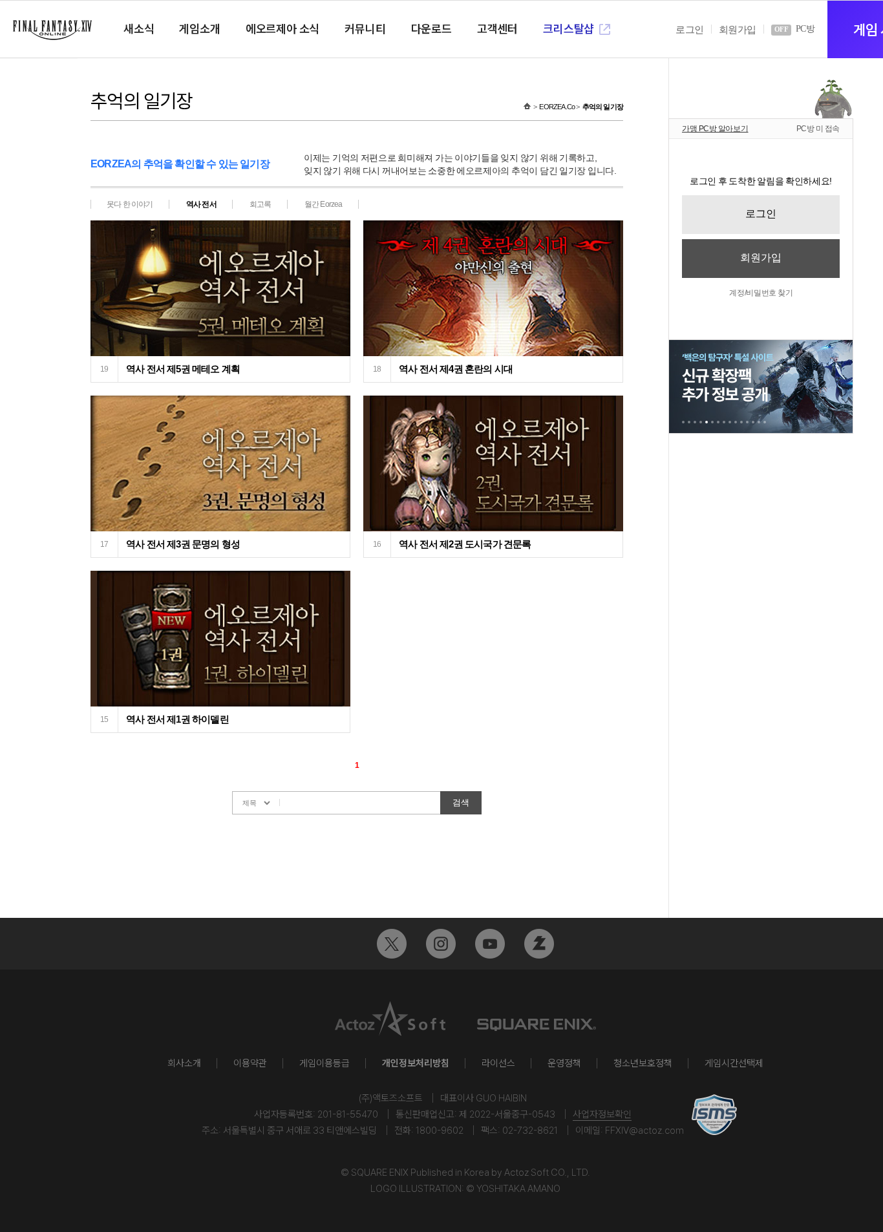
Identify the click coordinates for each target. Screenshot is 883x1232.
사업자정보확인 (602, 1114)
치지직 (539, 944)
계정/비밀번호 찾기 (761, 292)
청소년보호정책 (642, 1063)
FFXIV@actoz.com (644, 1130)
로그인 (689, 30)
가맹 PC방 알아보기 (715, 128)
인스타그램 (441, 944)
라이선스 (498, 1063)
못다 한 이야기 (130, 204)
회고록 (260, 204)
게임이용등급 (324, 1063)
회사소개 (184, 1063)
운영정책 (564, 1063)
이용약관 (250, 1063)
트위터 (392, 944)
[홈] (527, 106)
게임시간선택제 (734, 1063)
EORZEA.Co (557, 107)
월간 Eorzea (323, 204)
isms (714, 1114)
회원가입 (737, 30)
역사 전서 (201, 204)
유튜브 (490, 944)
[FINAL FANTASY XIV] (52, 30)
